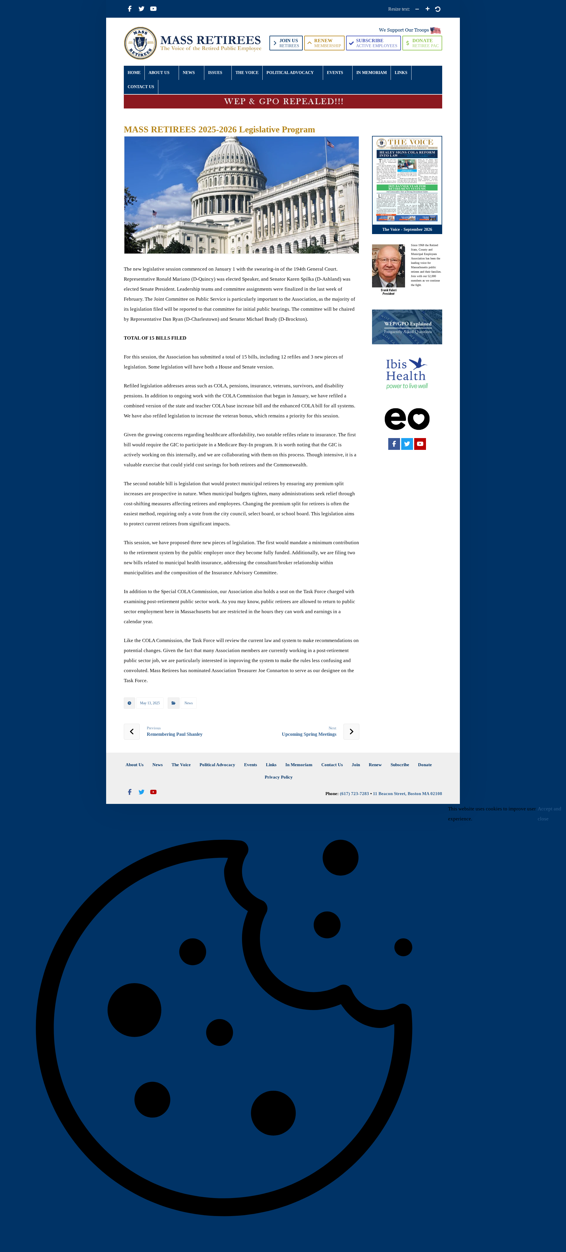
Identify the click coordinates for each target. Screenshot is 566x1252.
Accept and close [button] (549, 814)
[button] (130, 9)
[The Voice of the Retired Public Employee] (193, 43)
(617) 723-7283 (354, 793)
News (189, 703)
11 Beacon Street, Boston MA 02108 (407, 793)
